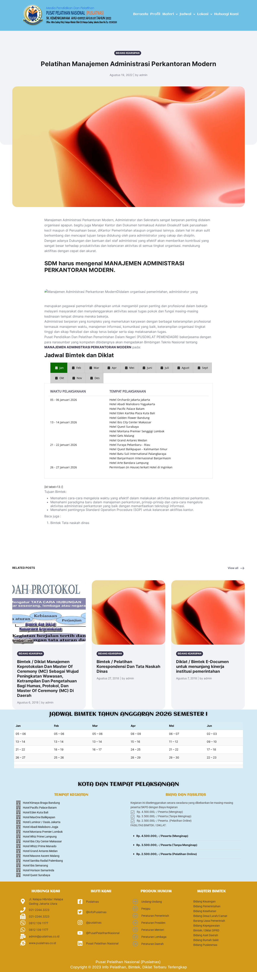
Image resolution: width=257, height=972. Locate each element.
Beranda (140, 14)
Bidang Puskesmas (205, 944)
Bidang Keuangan (204, 901)
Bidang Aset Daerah (205, 935)
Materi (168, 14)
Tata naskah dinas (75, 523)
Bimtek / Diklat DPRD (206, 930)
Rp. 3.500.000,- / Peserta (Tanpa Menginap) (166, 845)
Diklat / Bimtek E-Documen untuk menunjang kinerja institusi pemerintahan (202, 666)
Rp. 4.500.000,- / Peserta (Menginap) (162, 836)
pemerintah (84, 306)
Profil (155, 14)
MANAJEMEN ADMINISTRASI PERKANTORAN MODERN (87, 347)
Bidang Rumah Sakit (206, 940)
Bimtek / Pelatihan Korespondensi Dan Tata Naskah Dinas (128, 666)
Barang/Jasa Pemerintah (209, 920)
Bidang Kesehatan (204, 911)
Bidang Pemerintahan (206, 906)
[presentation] (58, 368)
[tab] (58, 368)
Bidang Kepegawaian (206, 925)
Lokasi (202, 14)
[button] (170, 14)
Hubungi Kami (226, 14)
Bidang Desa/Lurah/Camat (210, 916)
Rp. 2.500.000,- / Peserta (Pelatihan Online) (166, 854)
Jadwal (185, 14)
